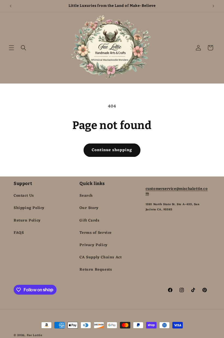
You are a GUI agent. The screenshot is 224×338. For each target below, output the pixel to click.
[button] (11, 48)
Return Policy (27, 220)
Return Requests (95, 269)
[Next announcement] (213, 6)
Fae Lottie (34, 335)
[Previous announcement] (11, 6)
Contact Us (24, 195)
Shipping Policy (29, 208)
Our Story (88, 208)
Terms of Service (95, 232)
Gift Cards (89, 220)
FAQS (19, 232)
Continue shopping (112, 150)
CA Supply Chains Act (100, 257)
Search (86, 195)
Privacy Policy (93, 245)
